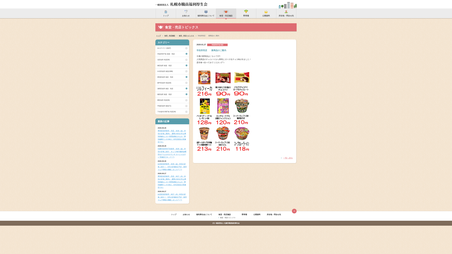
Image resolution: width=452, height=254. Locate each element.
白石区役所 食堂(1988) (165, 71)
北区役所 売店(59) (163, 60)
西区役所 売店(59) (163, 100)
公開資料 (256, 214)
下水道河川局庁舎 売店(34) (166, 112)
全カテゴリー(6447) (164, 48)
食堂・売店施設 (169, 36)
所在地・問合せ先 (274, 214)
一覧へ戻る (288, 158)
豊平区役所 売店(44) (164, 83)
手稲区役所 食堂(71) (164, 106)
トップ (158, 36)
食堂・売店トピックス (186, 36)
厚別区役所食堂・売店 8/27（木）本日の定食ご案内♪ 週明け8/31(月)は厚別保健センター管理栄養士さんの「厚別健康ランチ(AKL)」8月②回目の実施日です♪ (172, 181)
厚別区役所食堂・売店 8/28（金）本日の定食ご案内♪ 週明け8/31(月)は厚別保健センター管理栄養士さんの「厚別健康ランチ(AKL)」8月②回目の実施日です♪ (172, 136)
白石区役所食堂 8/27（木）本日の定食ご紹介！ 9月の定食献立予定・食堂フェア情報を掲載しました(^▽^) (172, 197)
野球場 (244, 214)
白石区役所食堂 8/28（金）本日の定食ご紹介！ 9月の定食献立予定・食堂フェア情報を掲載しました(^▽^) (172, 167)
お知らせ (186, 214)
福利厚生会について (204, 214)
